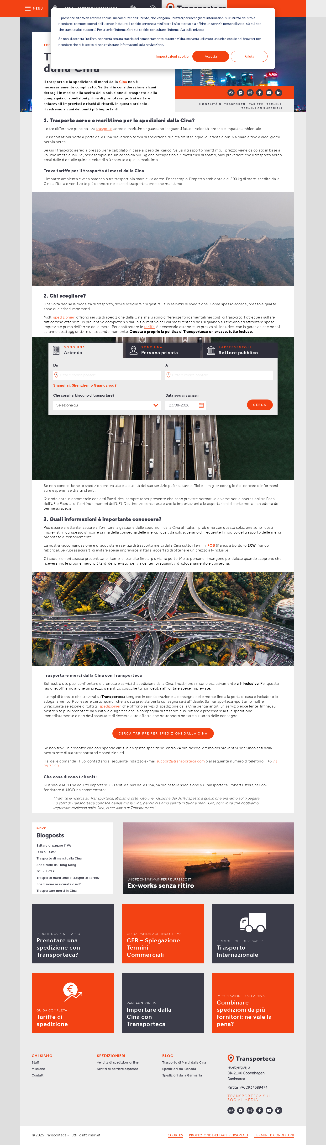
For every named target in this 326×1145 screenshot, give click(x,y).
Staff (35, 1062)
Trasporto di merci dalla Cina (59, 858)
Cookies (175, 1135)
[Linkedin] (278, 92)
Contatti (38, 1075)
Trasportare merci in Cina (57, 891)
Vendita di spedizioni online (117, 1062)
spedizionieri (64, 317)
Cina (123, 82)
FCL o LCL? (45, 871)
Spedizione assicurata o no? (59, 884)
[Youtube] (269, 92)
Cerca (260, 405)
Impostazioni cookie (172, 56)
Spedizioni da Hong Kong (56, 865)
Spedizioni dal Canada (179, 1069)
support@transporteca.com (181, 761)
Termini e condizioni (274, 1135)
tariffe (149, 327)
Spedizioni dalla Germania (182, 1075)
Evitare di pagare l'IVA (54, 846)
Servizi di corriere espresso (117, 1069)
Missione (38, 1069)
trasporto (104, 129)
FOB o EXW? (46, 852)
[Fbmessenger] (240, 92)
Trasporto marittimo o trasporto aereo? (68, 878)
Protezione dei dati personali (218, 1135)
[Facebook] (259, 92)
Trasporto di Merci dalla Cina (184, 1062)
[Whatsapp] (231, 92)
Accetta (211, 56)
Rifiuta (249, 56)
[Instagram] (250, 92)
